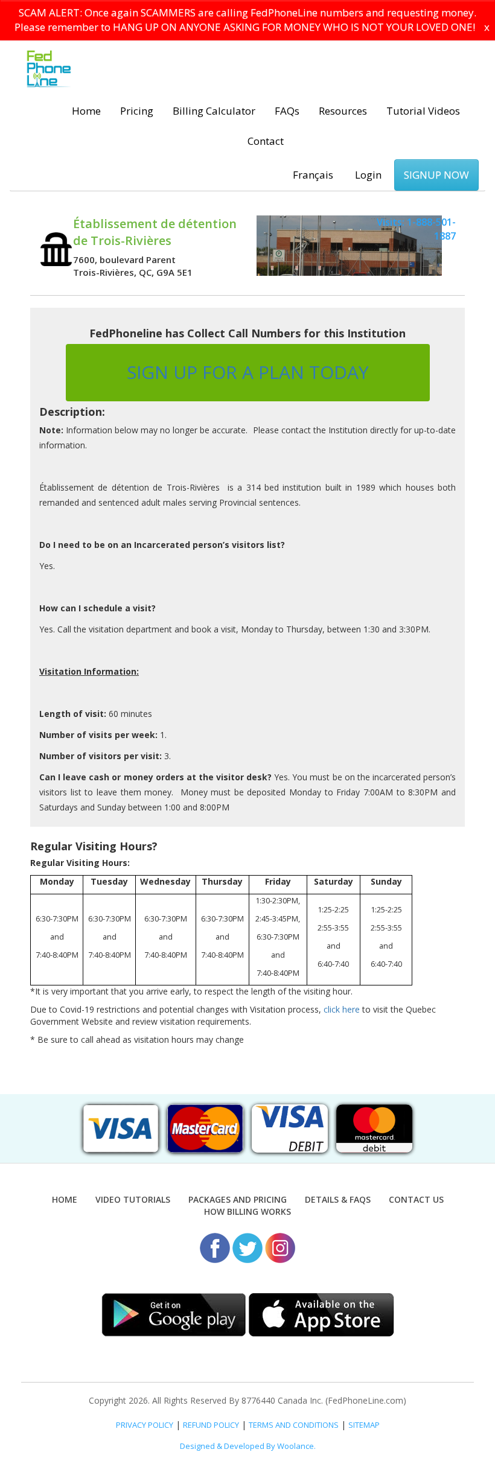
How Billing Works (247, 1211)
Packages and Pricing (237, 1199)
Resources (343, 111)
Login (368, 175)
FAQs (287, 111)
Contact (266, 141)
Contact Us (416, 1199)
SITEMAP (364, 1424)
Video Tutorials (132, 1199)
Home (86, 111)
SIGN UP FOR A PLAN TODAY (248, 372)
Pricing (136, 111)
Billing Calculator (214, 111)
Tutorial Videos (423, 111)
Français (313, 175)
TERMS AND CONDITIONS (294, 1424)
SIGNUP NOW (436, 175)
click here (342, 1009)
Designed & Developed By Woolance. (248, 1445)
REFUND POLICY (211, 1424)
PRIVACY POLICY (144, 1424)
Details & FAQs (338, 1199)
